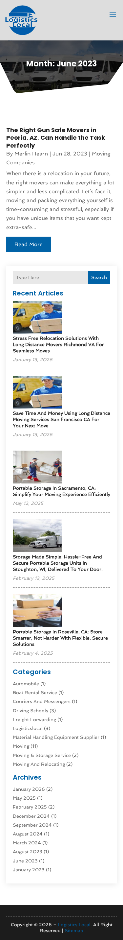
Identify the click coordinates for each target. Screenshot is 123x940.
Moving (21, 746)
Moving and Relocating (39, 764)
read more (28, 244)
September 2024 (32, 825)
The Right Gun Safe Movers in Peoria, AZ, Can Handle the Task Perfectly (55, 138)
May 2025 (24, 798)
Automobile (26, 683)
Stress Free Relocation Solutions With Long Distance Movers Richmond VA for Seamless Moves (58, 344)
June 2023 (25, 860)
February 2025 (30, 807)
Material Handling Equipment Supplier (56, 737)
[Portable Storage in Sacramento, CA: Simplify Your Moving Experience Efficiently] (37, 467)
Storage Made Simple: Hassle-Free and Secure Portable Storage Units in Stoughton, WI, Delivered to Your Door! (58, 563)
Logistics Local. (75, 924)
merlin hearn (31, 154)
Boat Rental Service (35, 692)
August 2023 (27, 851)
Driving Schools (30, 710)
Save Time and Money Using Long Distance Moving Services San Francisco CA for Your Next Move (61, 419)
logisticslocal (28, 728)
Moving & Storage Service (42, 755)
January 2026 (29, 789)
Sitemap (74, 930)
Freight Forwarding (34, 719)
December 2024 (31, 816)
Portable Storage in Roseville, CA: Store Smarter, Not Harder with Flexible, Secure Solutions (60, 638)
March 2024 (27, 842)
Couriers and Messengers (42, 701)
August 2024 (28, 833)
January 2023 (29, 869)
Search (99, 277)
